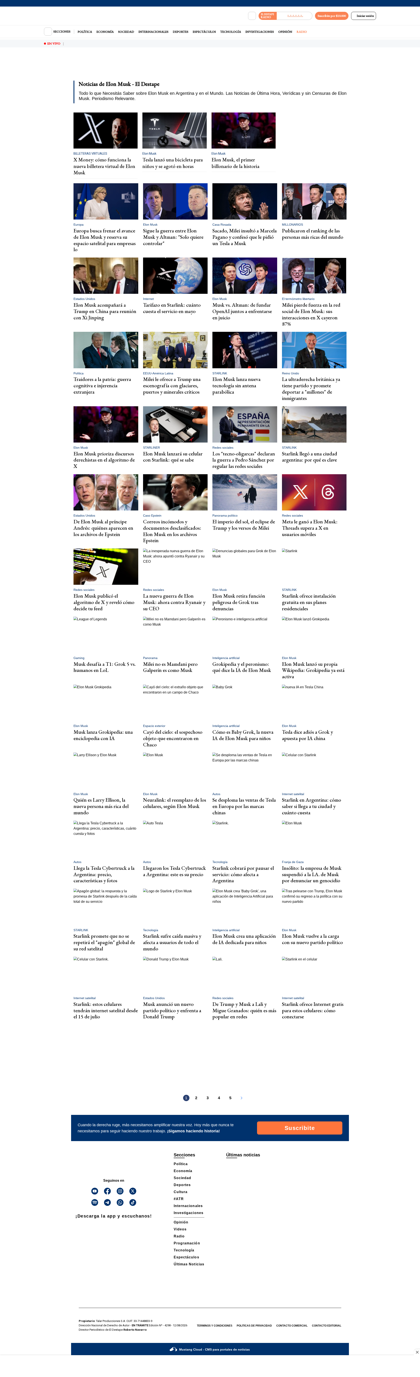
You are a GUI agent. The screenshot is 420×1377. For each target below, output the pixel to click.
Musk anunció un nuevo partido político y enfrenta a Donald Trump (172, 1010)
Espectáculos (204, 32)
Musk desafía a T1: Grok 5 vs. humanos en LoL (105, 667)
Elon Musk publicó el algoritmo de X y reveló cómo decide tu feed (104, 602)
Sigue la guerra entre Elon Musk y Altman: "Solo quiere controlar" (173, 237)
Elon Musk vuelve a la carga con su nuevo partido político (312, 939)
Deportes (180, 32)
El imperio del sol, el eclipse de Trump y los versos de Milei (243, 524)
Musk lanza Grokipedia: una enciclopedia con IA (103, 735)
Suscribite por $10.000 (332, 16)
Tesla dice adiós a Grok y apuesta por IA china (307, 735)
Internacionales (153, 32)
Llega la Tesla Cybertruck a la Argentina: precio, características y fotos (104, 874)
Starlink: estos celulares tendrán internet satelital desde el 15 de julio (106, 1010)
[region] (210, 67)
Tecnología (230, 32)
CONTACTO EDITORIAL (326, 1325)
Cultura (180, 1192)
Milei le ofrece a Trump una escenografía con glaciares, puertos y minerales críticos (172, 385)
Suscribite (300, 1128)
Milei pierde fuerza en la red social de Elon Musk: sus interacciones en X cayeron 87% (311, 314)
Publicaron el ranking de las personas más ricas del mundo (312, 233)
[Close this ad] (417, 1352)
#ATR (179, 1199)
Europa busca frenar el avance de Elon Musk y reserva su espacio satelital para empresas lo (105, 240)
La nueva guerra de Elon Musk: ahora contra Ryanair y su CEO (174, 602)
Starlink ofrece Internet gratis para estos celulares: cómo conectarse (312, 1010)
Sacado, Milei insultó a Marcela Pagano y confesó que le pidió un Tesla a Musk (244, 237)
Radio (302, 32)
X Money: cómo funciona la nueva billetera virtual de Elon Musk (104, 166)
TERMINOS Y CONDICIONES (214, 1325)
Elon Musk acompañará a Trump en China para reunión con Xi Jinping (105, 311)
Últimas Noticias (189, 1264)
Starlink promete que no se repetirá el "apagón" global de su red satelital (104, 942)
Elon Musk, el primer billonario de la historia (235, 163)
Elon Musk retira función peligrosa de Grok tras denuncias (238, 602)
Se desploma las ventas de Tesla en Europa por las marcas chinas (244, 806)
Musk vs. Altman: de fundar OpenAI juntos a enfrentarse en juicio (242, 311)
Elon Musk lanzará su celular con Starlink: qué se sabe (173, 456)
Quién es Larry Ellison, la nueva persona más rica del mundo (101, 806)
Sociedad (126, 32)
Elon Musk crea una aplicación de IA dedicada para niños (244, 939)
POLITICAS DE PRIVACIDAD (254, 1325)
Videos (180, 1229)
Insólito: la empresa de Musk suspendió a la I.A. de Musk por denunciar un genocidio (311, 874)
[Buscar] (252, 16)
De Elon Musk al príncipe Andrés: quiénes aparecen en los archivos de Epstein (103, 528)
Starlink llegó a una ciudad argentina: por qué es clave (309, 456)
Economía (105, 32)
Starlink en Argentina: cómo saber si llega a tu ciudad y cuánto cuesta (311, 806)
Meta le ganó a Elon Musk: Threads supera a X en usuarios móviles (310, 528)
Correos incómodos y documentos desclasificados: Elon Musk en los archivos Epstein (172, 531)
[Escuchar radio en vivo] (294, 16)
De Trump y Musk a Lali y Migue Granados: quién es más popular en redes (244, 1010)
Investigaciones (259, 32)
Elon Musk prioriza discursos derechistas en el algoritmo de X (104, 460)
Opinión (285, 32)
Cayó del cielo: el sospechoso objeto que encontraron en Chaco (172, 738)
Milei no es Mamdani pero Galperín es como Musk (170, 667)
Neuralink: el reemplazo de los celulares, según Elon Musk (174, 803)
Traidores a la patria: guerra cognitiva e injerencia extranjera (102, 385)
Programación (187, 1243)
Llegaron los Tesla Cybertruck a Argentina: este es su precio (174, 871)
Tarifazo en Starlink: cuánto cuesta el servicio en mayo (172, 308)
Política (85, 32)
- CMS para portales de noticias (214, 1349)
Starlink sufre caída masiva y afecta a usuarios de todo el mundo (172, 942)
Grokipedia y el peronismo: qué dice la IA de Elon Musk (241, 667)
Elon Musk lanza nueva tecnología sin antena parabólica (236, 385)
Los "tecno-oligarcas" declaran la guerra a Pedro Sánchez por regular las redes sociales (243, 460)
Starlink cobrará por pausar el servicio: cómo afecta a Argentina (243, 874)
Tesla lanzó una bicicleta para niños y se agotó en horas (172, 163)
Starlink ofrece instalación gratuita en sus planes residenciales (309, 602)
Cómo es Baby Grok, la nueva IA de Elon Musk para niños (242, 735)
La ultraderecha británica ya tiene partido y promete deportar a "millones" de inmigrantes (311, 388)
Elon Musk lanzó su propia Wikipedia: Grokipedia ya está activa (313, 670)
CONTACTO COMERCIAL (292, 1325)
